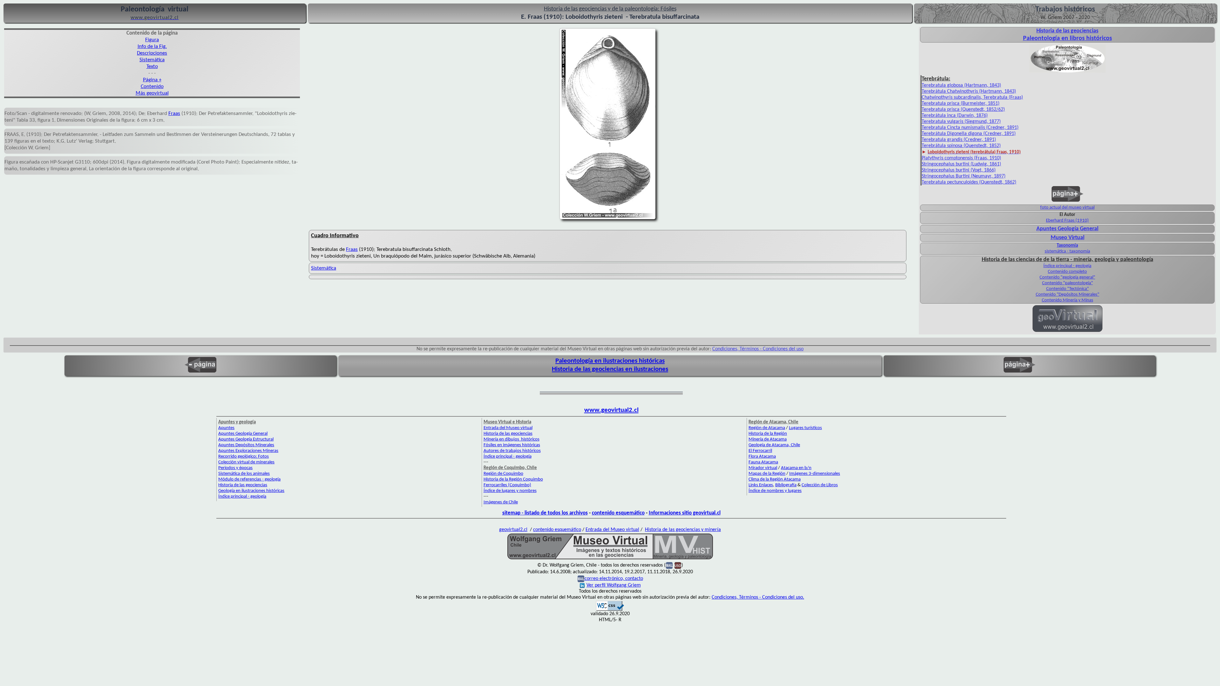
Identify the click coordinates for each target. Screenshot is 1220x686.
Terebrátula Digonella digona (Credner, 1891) (969, 133)
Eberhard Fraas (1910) (1067, 220)
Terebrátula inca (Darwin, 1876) (955, 115)
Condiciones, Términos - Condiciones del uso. (758, 597)
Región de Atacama (767, 428)
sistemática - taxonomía (1067, 251)
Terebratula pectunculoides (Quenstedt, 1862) (969, 182)
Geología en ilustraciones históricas (251, 490)
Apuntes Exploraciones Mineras (248, 450)
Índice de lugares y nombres (510, 490)
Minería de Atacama (768, 439)
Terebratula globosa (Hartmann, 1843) (961, 85)
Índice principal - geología (1067, 266)
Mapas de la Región (767, 473)
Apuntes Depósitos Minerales (246, 445)
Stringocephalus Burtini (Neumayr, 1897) (964, 176)
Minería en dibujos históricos (511, 439)
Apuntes (226, 428)
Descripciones (152, 53)
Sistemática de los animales (244, 473)
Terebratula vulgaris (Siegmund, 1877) (961, 121)
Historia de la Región (768, 433)
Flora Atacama (762, 456)
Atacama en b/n (796, 468)
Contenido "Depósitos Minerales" (1067, 294)
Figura (152, 40)
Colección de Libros (820, 485)
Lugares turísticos (805, 428)
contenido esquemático (618, 513)
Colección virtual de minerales (246, 462)
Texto (152, 66)
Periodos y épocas (235, 468)
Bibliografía (785, 485)
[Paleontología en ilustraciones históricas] (1067, 72)
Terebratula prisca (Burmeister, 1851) (961, 103)
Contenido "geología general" (1067, 277)
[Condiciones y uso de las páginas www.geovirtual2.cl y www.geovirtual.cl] (677, 565)
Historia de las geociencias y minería (683, 529)
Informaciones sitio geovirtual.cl (685, 513)
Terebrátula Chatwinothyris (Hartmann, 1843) (969, 91)
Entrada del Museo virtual (508, 428)
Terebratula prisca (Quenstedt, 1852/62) (963, 109)
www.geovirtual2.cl (611, 410)
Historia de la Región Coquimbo (513, 479)
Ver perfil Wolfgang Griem (613, 585)
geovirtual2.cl (513, 529)
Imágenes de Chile (501, 502)
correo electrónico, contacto (614, 578)
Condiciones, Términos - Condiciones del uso (757, 349)
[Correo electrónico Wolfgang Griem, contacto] (669, 565)
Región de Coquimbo (503, 473)
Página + (152, 80)
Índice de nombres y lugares (775, 490)
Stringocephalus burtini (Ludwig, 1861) (961, 164)
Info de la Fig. (152, 46)
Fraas (174, 113)
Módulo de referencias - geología (249, 479)
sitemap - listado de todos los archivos (545, 513)
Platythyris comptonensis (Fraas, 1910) (961, 158)
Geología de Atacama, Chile (774, 445)
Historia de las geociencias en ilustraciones (610, 369)
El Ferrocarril (760, 450)
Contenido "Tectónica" (1067, 288)
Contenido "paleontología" (1067, 283)
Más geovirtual (152, 93)
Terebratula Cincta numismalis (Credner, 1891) (970, 127)
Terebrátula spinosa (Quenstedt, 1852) (961, 145)
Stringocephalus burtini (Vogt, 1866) (959, 170)
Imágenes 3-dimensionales (814, 473)
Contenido (152, 86)
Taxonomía (1067, 245)
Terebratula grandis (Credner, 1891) (959, 139)
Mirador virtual (763, 468)
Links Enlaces (761, 485)
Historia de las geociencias (242, 485)
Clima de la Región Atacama (775, 479)
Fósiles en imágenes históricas (512, 445)
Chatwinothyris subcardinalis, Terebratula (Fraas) (972, 97)
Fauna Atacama (763, 462)
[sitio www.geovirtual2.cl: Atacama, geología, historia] (1067, 331)
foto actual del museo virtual (1067, 207)
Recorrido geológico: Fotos (243, 456)
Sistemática (152, 60)
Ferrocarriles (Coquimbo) (507, 485)
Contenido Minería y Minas (1067, 300)
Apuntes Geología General (1067, 229)
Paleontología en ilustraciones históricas (610, 361)
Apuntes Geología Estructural (246, 439)
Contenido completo (1067, 271)
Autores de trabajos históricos (512, 450)
